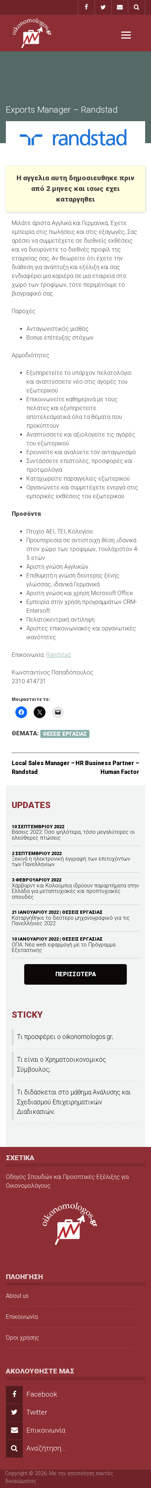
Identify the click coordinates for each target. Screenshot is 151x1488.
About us (17, 1295)
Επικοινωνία (22, 1316)
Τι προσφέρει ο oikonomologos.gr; (65, 1036)
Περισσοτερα (75, 974)
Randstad (58, 654)
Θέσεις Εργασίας (65, 734)
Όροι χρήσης (22, 1337)
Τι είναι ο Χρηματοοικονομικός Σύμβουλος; (61, 1064)
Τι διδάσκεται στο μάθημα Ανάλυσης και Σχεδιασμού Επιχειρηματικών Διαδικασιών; (74, 1102)
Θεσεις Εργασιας (82, 912)
